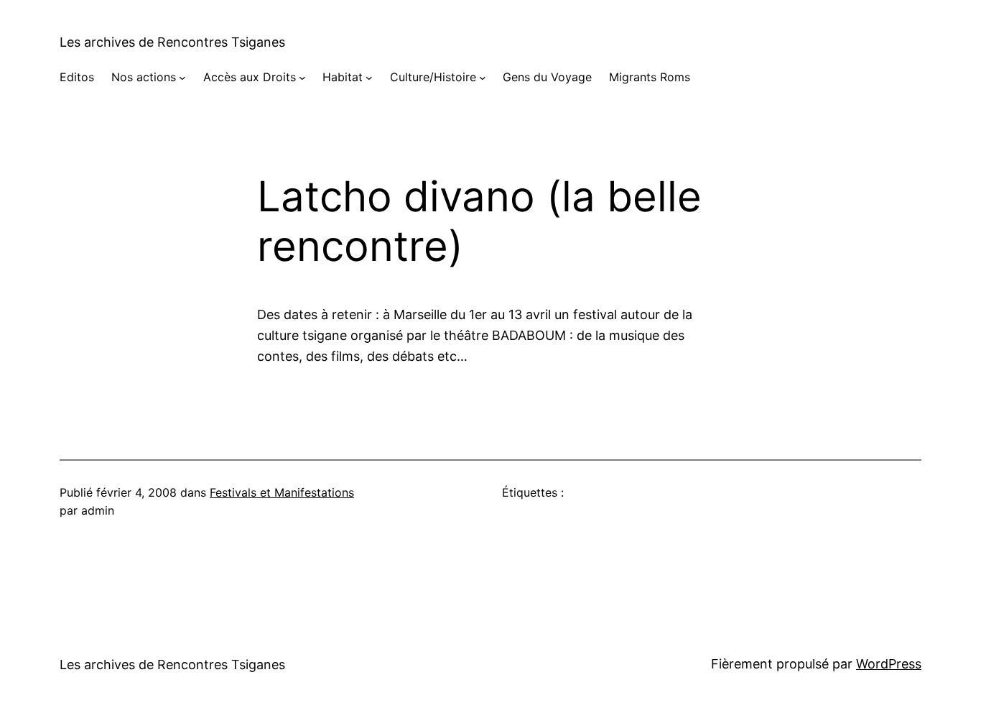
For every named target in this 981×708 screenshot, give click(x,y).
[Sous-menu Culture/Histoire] (482, 77)
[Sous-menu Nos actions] (182, 77)
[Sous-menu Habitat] (369, 77)
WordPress (888, 663)
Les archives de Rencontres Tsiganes (172, 42)
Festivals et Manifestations (282, 492)
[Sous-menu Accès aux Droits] (302, 77)
